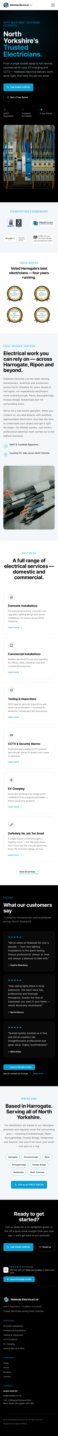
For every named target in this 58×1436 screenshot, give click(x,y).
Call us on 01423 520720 (31, 1184)
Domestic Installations (13, 1326)
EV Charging (9, 1344)
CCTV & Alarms (10, 1339)
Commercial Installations (14, 1330)
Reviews (7, 1372)
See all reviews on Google (15, 1073)
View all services (27, 871)
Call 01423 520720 (20, 87)
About (6, 1367)
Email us (47, 1247)
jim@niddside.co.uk (12, 1395)
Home (6, 1363)
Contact (7, 1376)
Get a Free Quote (19, 97)
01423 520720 (10, 1391)
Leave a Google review (21, 1067)
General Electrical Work (13, 1348)
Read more (38, 1073)
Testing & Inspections (13, 1335)
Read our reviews (34, 1270)
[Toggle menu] (53, 5)
